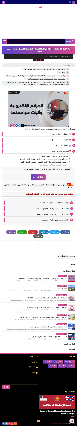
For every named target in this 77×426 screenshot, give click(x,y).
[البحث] (3, 2)
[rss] (15, 423)
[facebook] (70, 2)
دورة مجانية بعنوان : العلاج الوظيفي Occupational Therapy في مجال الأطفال (43, 317)
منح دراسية (57, 362)
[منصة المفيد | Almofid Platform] (38, 7)
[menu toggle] (73, 2)
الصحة (61, 366)
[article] (21, 246)
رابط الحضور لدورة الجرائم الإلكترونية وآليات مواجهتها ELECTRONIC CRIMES (44, 69)
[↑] (38, 421)
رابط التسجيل (61, 72)
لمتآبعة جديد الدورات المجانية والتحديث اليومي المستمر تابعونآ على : (45, 79)
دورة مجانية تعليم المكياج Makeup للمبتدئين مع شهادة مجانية (47, 307)
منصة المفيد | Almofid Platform (52, 423)
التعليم (47, 362)
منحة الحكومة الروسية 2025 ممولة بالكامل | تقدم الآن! (49, 336)
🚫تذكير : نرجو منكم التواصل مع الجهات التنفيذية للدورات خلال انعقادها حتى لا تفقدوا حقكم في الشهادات (36, 76)
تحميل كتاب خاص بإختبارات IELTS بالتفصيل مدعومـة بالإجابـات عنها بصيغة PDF (42, 278)
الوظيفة (70, 366)
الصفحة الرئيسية (60, 56)
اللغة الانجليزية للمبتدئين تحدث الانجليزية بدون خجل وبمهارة (48, 326)
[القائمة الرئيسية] (4, 41)
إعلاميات (51, 366)
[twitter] (6, 423)
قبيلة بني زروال (62, 288)
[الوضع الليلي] (71, 421)
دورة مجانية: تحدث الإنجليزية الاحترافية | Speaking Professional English (57, 412)
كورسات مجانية (49, 56)
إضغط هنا (40, 208)
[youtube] (9, 423)
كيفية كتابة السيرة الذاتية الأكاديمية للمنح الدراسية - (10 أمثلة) (47, 297)
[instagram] (12, 423)
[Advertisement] (38, 23)
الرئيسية (68, 41)
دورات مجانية (68, 362)
